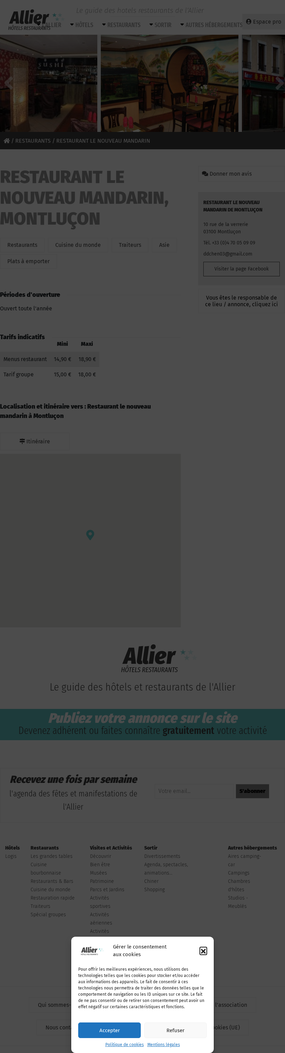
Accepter (109, 1030)
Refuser (175, 1030)
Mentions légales (163, 1044)
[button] (203, 950)
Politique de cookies (124, 1044)
